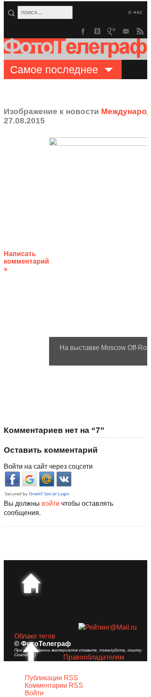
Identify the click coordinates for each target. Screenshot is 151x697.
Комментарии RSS (54, 685)
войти (51, 503)
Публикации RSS (51, 677)
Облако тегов (34, 636)
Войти (34, 693)
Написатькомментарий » (26, 261)
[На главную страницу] (31, 583)
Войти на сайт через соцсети (48, 466)
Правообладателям (93, 657)
